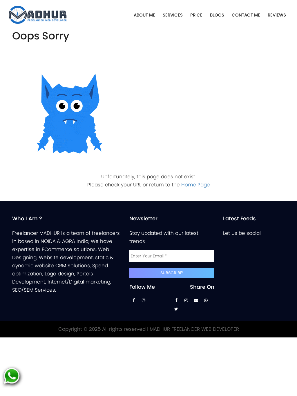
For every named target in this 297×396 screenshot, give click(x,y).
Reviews (277, 15)
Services (173, 15)
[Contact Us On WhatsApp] (206, 301)
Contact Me (246, 15)
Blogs (217, 15)
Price (196, 15)
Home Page (195, 184)
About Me (144, 15)
